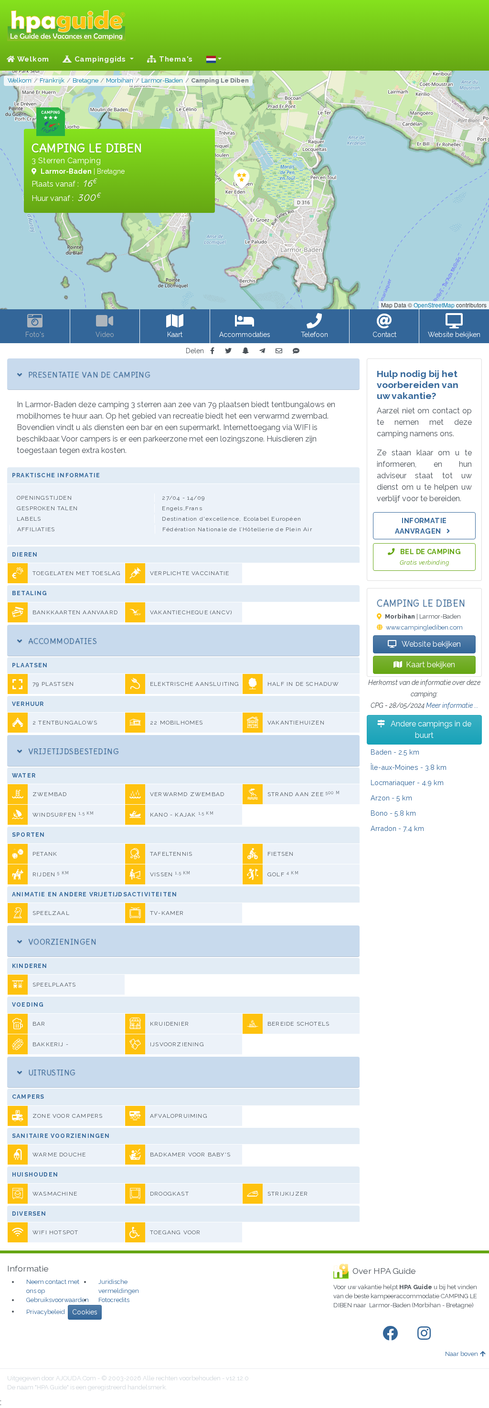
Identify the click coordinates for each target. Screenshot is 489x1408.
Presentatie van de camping (88, 374)
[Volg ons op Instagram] (426, 1333)
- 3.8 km (408, 767)
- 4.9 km (407, 782)
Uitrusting (50, 1072)
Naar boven (461, 1353)
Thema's (175, 59)
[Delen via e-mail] (279, 351)
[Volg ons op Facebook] (392, 1333)
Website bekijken (430, 644)
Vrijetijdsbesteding (72, 751)
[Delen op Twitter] (228, 351)
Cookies (84, 1312)
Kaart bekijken (430, 664)
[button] (214, 59)
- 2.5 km (395, 752)
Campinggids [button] (100, 59)
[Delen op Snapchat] (245, 351)
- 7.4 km (397, 828)
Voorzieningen (61, 941)
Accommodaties (61, 641)
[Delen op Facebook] (212, 351)
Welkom (32, 59)
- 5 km (391, 798)
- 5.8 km (393, 813)
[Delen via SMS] (296, 351)
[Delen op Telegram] (262, 351)
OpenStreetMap (434, 305)
